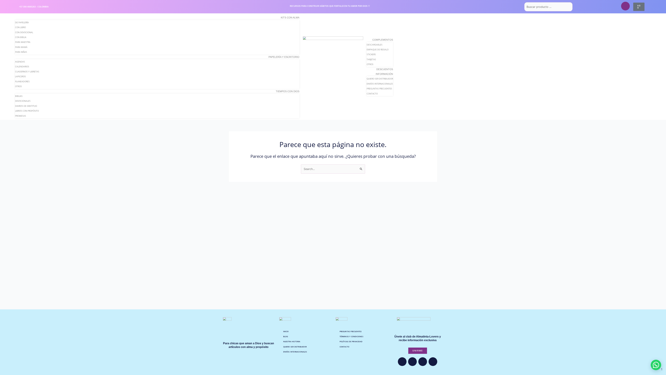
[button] (656, 365)
